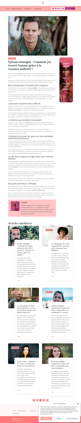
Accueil (7, 8)
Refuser (59, 418)
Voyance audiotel (16, 8)
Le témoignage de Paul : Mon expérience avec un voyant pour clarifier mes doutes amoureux (26, 309)
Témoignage (37, 8)
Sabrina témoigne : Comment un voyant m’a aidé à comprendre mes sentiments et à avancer (60, 309)
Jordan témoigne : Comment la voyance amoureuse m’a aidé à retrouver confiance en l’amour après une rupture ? (25, 249)
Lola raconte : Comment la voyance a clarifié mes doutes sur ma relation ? (26, 363)
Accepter (46, 418)
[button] (78, 403)
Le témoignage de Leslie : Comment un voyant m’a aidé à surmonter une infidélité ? (60, 247)
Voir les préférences (72, 418)
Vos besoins (27, 8)
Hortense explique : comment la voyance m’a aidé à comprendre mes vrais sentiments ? (60, 364)
